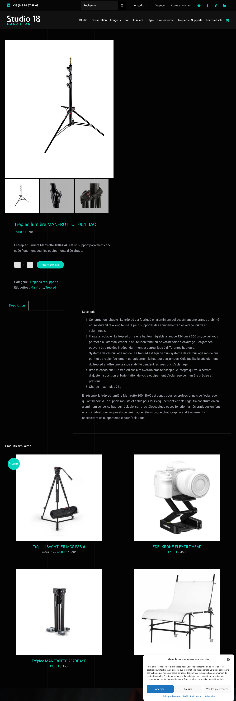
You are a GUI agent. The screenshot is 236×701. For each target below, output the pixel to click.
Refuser (188, 689)
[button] (229, 659)
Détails (73, 498)
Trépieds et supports (44, 282)
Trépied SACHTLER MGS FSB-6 (59, 547)
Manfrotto (37, 287)
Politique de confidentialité (202, 696)
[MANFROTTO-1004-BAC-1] (74, 109)
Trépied (50, 287)
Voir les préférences (217, 689)
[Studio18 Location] (23, 17)
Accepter (160, 689)
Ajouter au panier (51, 498)
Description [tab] (17, 305)
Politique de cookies (172, 696)
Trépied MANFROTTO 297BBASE (59, 661)
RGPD (185, 696)
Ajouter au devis (50, 265)
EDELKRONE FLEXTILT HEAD (177, 547)
